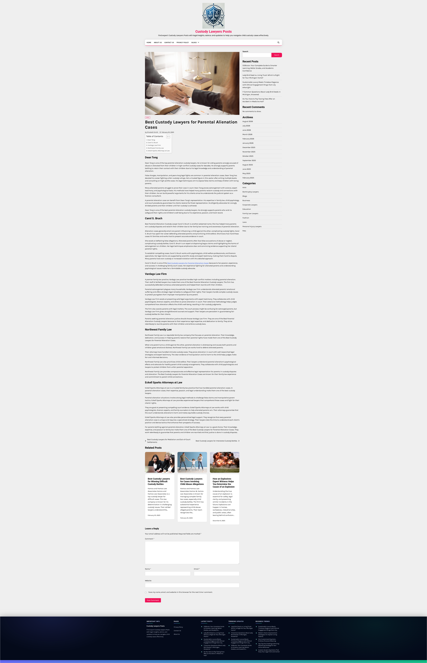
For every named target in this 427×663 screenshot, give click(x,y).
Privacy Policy (183, 42)
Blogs (194, 42)
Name (148, 569)
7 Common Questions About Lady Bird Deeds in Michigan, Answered (214, 647)
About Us (158, 42)
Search (245, 51)
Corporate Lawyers (89, 52)
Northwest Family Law (156, 148)
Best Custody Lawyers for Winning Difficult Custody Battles (159, 481)
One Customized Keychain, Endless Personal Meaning (267, 640)
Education (247, 209)
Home (149, 42)
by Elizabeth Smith (151, 132)
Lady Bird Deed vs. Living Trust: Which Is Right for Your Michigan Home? (214, 634)
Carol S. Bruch (153, 143)
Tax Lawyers (86, 92)
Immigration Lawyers (90, 70)
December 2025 (249, 147)
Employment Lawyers (90, 61)
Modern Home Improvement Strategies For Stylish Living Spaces (267, 634)
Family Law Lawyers (89, 65)
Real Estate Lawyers (89, 87)
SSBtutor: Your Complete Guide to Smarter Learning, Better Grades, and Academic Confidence (260, 68)
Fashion (246, 218)
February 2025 (248, 178)
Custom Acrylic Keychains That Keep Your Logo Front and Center (269, 651)
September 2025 (249, 160)
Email (197, 569)
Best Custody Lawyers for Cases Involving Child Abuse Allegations (192, 481)
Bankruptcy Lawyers (89, 48)
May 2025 (246, 173)
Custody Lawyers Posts (213, 31)
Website (148, 580)
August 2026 (248, 121)
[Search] (278, 42)
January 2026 (248, 143)
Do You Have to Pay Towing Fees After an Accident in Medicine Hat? (214, 653)
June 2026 (247, 130)
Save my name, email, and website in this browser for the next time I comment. (180, 592)
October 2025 (248, 156)
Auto (244, 187)
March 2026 (247, 134)
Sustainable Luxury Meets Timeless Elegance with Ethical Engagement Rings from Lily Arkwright (261, 85)
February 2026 (248, 139)
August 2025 (248, 165)
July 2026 (246, 126)
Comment (149, 539)
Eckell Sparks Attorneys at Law (159, 151)
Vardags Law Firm (154, 145)
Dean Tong (151, 140)
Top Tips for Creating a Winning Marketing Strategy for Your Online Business (268, 645)
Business (246, 200)
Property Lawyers (88, 83)
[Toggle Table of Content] (167, 137)
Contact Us (169, 42)
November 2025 (249, 152)
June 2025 (247, 169)
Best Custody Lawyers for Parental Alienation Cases (188, 263)
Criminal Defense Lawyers (92, 56)
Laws (84, 74)
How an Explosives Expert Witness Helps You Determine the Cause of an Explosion (224, 482)
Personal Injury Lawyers (91, 78)
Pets (244, 231)
